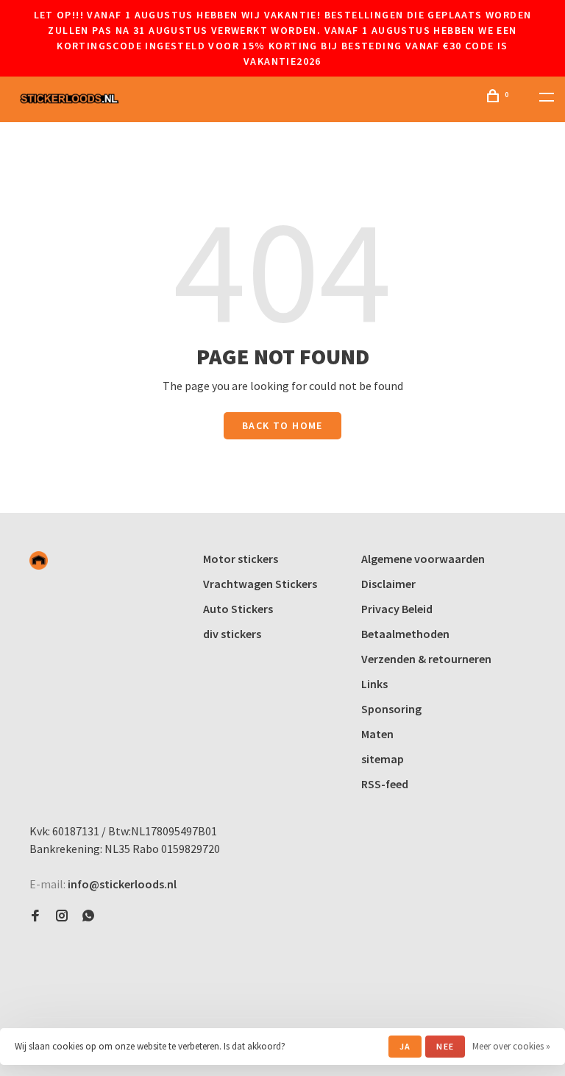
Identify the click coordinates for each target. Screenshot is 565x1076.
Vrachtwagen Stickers (260, 583)
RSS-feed (384, 783)
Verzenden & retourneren (426, 658)
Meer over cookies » (511, 1046)
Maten (377, 733)
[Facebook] (35, 916)
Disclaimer (388, 583)
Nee (445, 1046)
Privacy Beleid (397, 608)
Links (374, 683)
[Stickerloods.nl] (38, 560)
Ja (405, 1046)
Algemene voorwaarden (423, 558)
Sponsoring (391, 708)
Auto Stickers (238, 608)
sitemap (382, 758)
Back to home (282, 425)
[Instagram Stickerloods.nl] (62, 916)
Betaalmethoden (405, 633)
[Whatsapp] (88, 916)
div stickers (232, 633)
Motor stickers (240, 558)
